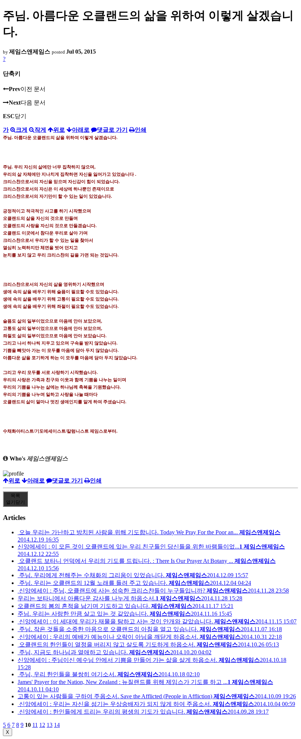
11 (35, 725)
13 (49, 725)
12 (42, 725)
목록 (15, 499)
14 (57, 725)
